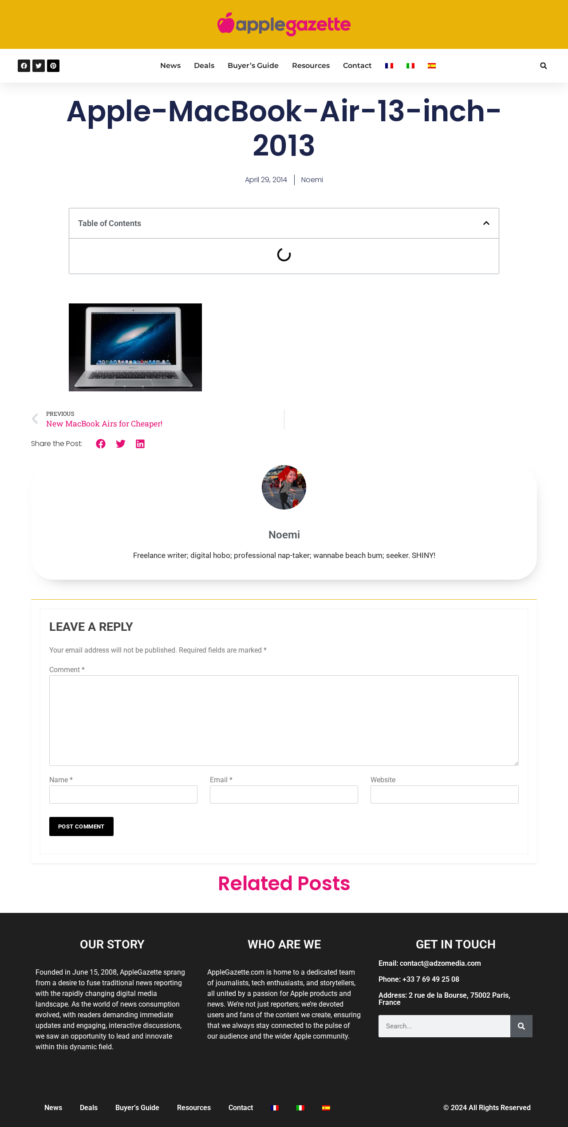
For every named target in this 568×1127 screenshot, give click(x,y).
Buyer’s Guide (253, 65)
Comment (67, 669)
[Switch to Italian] (410, 66)
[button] (543, 66)
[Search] (521, 1026)
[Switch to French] (389, 66)
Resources (311, 65)
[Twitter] (38, 66)
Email (221, 780)
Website (383, 780)
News (170, 65)
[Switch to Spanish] (432, 66)
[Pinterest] (53, 66)
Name (61, 780)
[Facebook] (24, 66)
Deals (204, 65)
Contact (357, 65)
